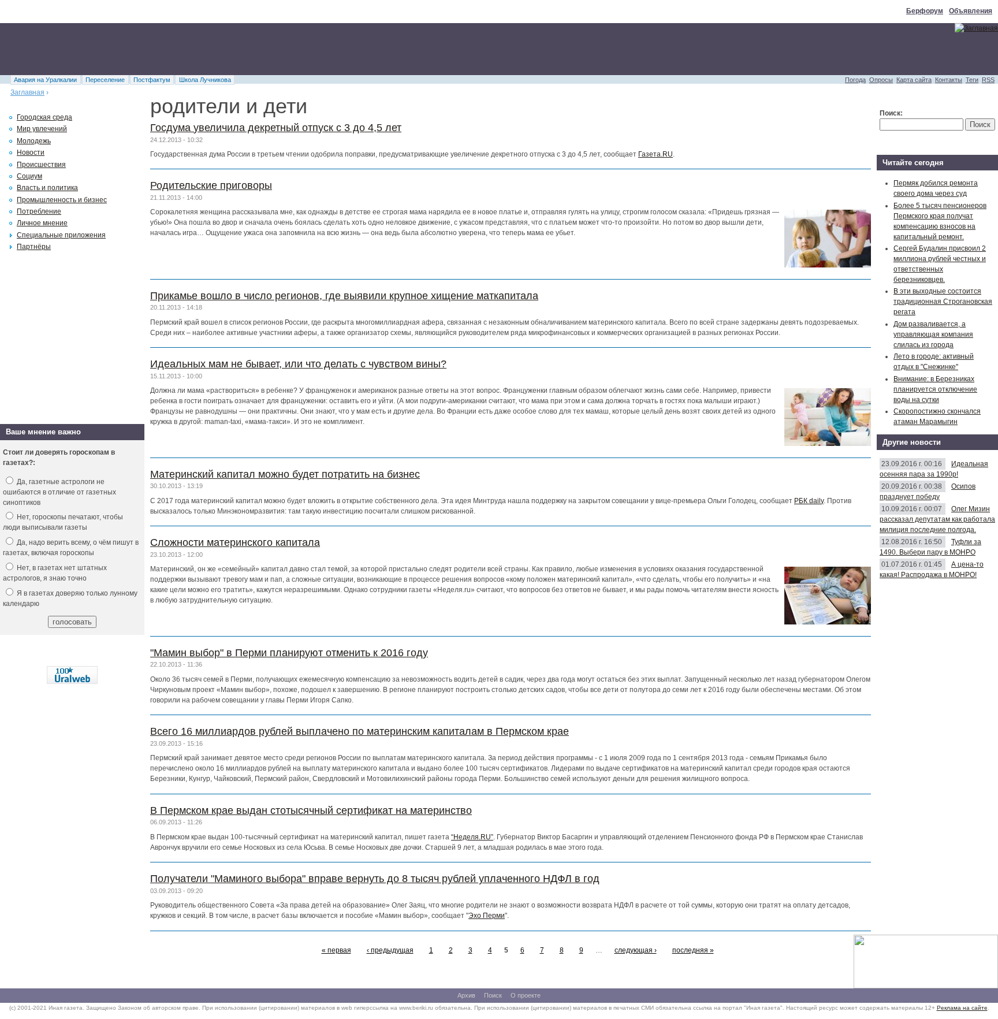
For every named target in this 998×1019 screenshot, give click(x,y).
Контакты (948, 79)
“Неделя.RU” (472, 837)
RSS (988, 79)
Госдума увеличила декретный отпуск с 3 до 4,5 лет (275, 127)
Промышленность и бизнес (62, 200)
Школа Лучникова (205, 79)
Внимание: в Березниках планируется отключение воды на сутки (935, 389)
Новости (30, 152)
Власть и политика (47, 188)
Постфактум (151, 79)
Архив (466, 995)
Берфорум (924, 11)
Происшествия (41, 165)
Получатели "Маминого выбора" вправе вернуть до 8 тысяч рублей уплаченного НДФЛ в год (374, 878)
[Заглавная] (976, 28)
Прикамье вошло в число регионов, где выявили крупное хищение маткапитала (344, 296)
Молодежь (34, 141)
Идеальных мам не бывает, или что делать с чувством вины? (298, 364)
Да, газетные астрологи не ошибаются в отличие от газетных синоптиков (59, 492)
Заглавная (27, 92)
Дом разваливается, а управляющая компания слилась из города (933, 334)
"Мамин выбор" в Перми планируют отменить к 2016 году (289, 653)
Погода (855, 79)
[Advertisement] (210, 49)
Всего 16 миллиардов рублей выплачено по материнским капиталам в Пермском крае (359, 731)
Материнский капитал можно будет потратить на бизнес (285, 474)
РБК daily (809, 501)
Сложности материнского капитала (235, 542)
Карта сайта (914, 79)
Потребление (39, 211)
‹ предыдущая (390, 950)
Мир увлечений (42, 129)
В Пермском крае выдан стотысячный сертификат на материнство (311, 810)
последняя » (693, 950)
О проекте (526, 995)
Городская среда (44, 117)
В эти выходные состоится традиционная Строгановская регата (942, 301)
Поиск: (891, 113)
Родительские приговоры (211, 185)
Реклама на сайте (962, 1008)
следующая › (636, 950)
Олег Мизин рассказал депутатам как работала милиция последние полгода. (937, 519)
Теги (972, 79)
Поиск (493, 995)
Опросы (881, 79)
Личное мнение (42, 223)
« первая (336, 950)
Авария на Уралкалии (45, 79)
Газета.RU (655, 154)
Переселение (105, 79)
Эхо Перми (486, 916)
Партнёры (34, 247)
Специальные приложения (61, 235)
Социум (29, 176)
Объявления (970, 11)
